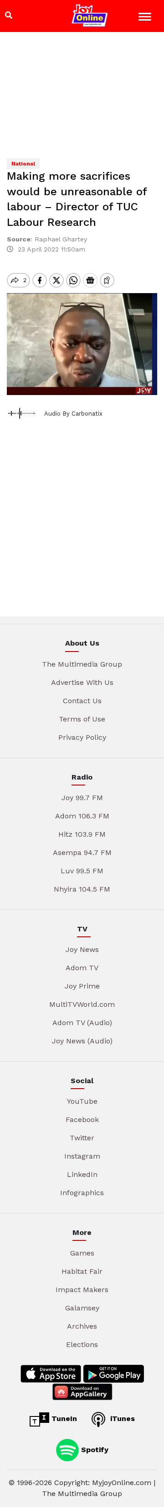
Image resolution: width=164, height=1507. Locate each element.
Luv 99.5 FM (82, 870)
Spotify (93, 1449)
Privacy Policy (82, 737)
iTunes (121, 1418)
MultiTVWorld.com (82, 1004)
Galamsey (82, 1308)
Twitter (82, 1137)
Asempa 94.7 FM (82, 852)
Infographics (82, 1192)
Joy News (82, 949)
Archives (82, 1326)
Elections (82, 1344)
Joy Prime (82, 986)
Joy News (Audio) (82, 1041)
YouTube (82, 1101)
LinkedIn (82, 1174)
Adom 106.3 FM (82, 816)
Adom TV (82, 967)
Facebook (82, 1119)
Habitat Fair (82, 1271)
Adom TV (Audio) (82, 1022)
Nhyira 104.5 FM (82, 889)
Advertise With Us (82, 682)
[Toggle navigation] (146, 18)
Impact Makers (82, 1289)
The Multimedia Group (82, 664)
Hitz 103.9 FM (82, 834)
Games (82, 1253)
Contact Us (82, 700)
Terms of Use (82, 719)
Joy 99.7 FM (82, 797)
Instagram (82, 1156)
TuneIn (63, 1418)
